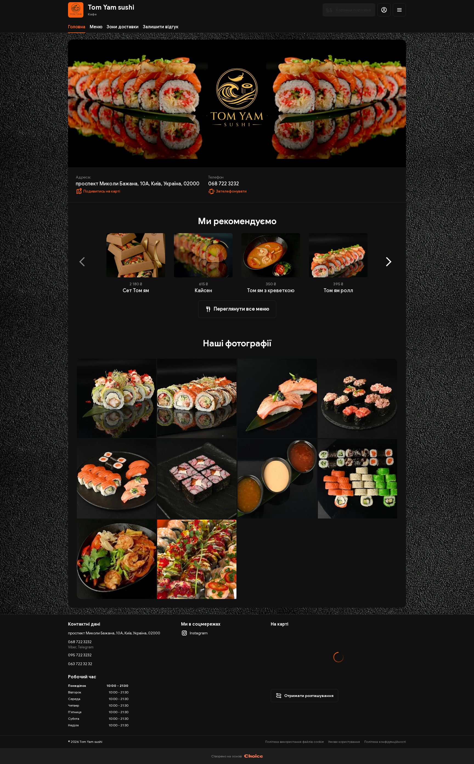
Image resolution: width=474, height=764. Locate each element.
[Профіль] (384, 9)
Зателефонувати (231, 191)
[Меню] (399, 9)
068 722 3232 (80, 641)
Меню (96, 27)
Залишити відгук (160, 27)
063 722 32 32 (80, 663)
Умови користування (344, 742)
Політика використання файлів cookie (294, 742)
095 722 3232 (80, 655)
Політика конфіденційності (385, 742)
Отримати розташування (309, 695)
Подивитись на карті (101, 191)
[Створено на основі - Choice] (253, 756)
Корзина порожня (353, 9)
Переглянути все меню (241, 309)
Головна (76, 27)
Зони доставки (123, 27)
